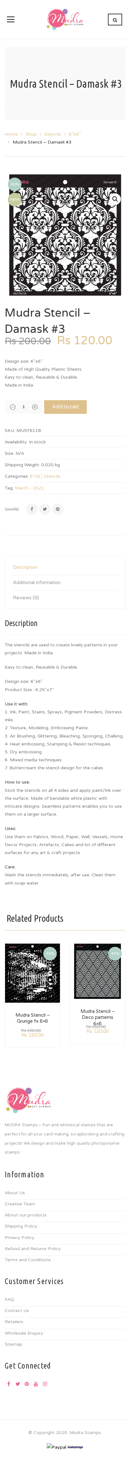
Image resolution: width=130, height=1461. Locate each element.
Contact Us (17, 1310)
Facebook (8, 1384)
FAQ (9, 1299)
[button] (115, 199)
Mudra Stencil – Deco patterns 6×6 (97, 1017)
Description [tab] (25, 567)
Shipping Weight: (22, 465)
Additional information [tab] (37, 582)
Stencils (52, 134)
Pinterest (27, 1384)
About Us (15, 1192)
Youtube (36, 1384)
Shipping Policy (21, 1226)
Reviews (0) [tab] (26, 598)
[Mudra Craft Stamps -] (65, 19)
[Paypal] (56, 1447)
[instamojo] (75, 1447)
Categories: (17, 476)
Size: (9, 453)
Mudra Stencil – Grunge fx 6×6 (32, 1018)
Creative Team (20, 1204)
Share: (12, 509)
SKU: (10, 430)
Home (11, 134)
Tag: (9, 488)
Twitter (17, 1384)
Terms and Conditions (28, 1259)
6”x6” (75, 134)
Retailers (14, 1321)
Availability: (16, 442)
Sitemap (13, 1344)
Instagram (45, 1384)
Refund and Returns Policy (33, 1248)
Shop (31, 134)
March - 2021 (29, 488)
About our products (26, 1215)
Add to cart (65, 406)
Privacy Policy (19, 1237)
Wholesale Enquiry (24, 1333)
